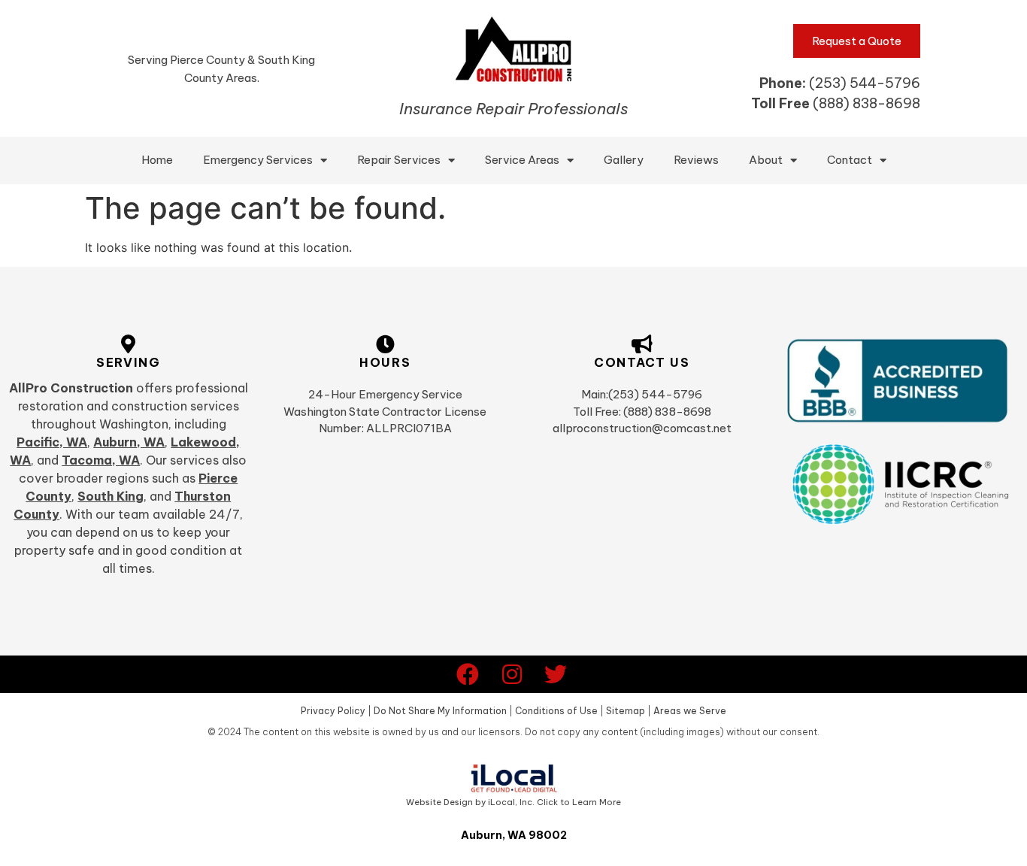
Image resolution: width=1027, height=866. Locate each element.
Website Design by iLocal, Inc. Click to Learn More (513, 802)
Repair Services (399, 160)
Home (157, 160)
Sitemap (625, 710)
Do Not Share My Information (440, 710)
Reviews (696, 160)
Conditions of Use (556, 710)
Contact (849, 160)
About (766, 160)
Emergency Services (258, 160)
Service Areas (522, 160)
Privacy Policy (333, 710)
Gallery (624, 160)
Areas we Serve (689, 710)
